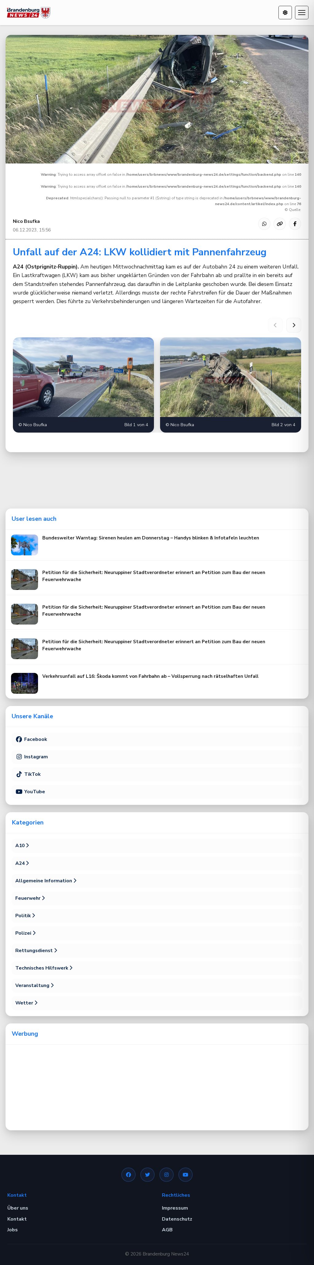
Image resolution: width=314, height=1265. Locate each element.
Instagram (35, 756)
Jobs (12, 1229)
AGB (167, 1229)
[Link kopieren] (280, 224)
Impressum (175, 1208)
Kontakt (17, 1219)
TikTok (31, 774)
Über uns (17, 1208)
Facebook (35, 739)
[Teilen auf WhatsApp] (264, 224)
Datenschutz (177, 1219)
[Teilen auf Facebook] (295, 224)
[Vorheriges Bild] (275, 325)
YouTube (34, 791)
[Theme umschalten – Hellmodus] (285, 12)
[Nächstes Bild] (293, 325)
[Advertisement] (157, 1087)
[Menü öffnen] (301, 12)
